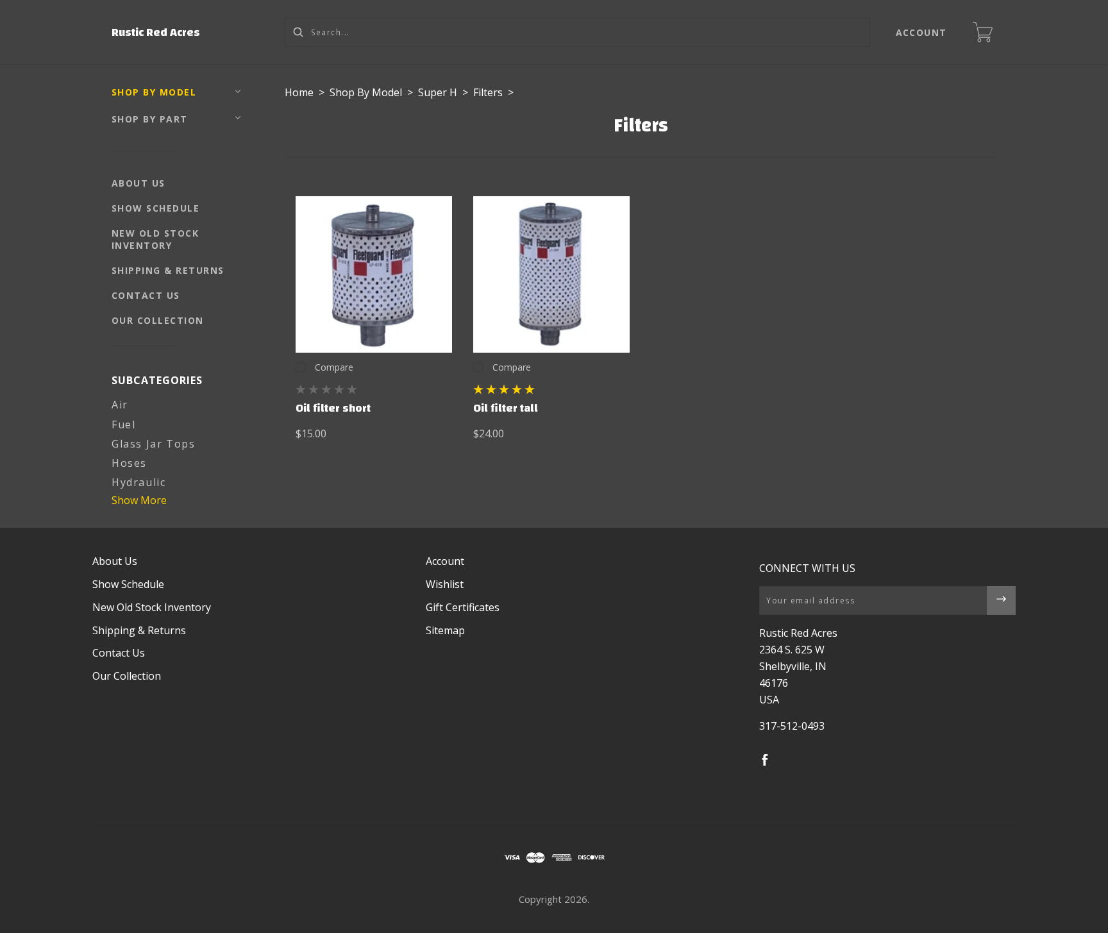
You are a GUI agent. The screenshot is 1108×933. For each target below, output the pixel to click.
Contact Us (146, 295)
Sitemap (445, 630)
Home (299, 92)
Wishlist (445, 584)
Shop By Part (150, 119)
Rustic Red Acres (156, 32)
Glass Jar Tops (153, 444)
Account (922, 32)
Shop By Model (154, 92)
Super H (437, 92)
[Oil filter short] (374, 274)
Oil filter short (333, 408)
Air (120, 405)
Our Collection (158, 320)
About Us (138, 183)
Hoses (129, 463)
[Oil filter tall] (551, 274)
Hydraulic (138, 482)
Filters (488, 92)
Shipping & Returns (168, 270)
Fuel (123, 424)
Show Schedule (156, 208)
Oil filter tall (505, 408)
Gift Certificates (462, 607)
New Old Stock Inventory (155, 239)
